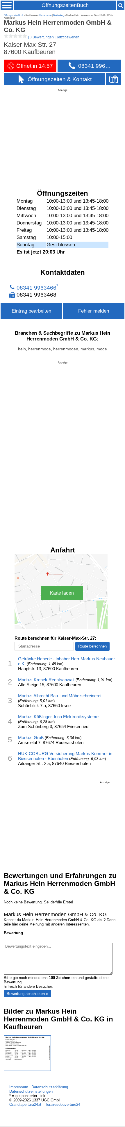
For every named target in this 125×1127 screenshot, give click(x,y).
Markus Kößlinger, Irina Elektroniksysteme (58, 716)
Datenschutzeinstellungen (31, 1091)
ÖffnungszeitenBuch (65, 5)
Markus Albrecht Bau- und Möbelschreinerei (59, 695)
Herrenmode (45, 15)
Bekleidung (58, 15)
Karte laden (62, 593)
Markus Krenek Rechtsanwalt (46, 679)
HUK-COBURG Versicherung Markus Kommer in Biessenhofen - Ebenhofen (65, 756)
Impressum (18, 1087)
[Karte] (113, 79)
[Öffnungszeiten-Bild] (27, 1069)
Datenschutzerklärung (49, 1087)
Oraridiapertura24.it (25, 1104)
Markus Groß (31, 737)
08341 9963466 (36, 287)
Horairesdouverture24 (62, 1104)
